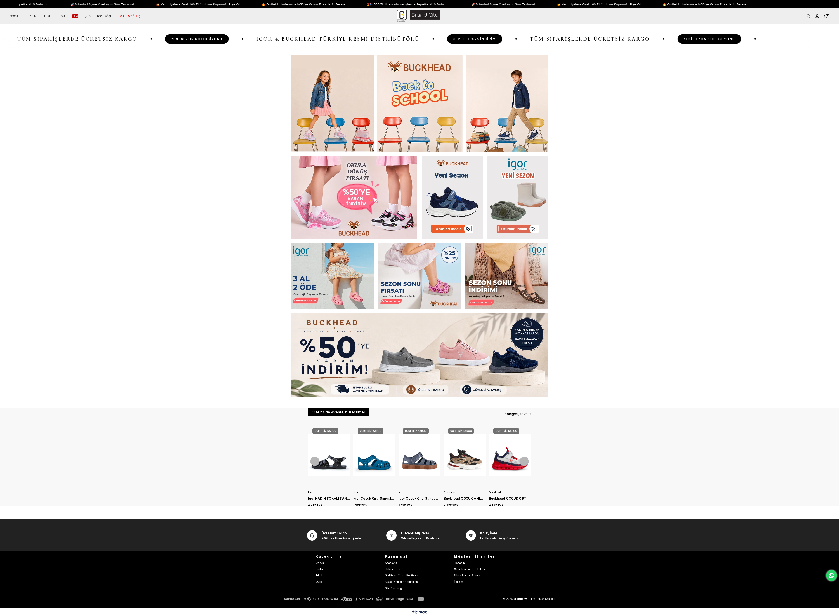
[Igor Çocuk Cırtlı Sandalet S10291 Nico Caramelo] (374, 455)
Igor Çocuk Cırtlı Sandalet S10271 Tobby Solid (329, 498)
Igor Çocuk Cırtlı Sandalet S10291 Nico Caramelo (374, 498)
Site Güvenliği (393, 588)
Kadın (319, 569)
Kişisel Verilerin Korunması (401, 581)
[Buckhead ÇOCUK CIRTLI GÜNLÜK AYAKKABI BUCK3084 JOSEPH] (465, 455)
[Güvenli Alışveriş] (391, 535)
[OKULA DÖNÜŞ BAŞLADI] (419, 103)
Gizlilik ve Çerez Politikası (401, 575)
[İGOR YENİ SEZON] (517, 197)
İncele (306, 4)
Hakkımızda (392, 569)
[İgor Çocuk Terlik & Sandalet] (332, 276)
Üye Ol (200, 4)
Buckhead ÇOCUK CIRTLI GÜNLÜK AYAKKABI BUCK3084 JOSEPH (465, 498)
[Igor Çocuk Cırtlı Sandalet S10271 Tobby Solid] (329, 455)
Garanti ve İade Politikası (469, 569)
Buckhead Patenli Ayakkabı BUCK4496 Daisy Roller (510, 498)
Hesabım (460, 563)
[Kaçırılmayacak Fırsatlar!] (419, 355)
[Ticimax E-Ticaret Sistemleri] (419, 612)
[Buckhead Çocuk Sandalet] (419, 276)
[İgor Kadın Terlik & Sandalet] (506, 276)
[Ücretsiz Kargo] (312, 535)
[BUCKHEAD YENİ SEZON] (452, 197)
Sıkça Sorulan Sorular (467, 575)
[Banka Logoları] (355, 599)
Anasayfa (391, 563)
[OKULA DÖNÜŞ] (354, 197)
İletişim (458, 581)
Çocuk (320, 563)
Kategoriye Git (515, 414)
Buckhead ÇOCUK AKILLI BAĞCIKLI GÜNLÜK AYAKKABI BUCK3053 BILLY (419, 498)
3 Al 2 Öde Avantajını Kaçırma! (338, 412)
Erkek (319, 575)
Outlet (320, 581)
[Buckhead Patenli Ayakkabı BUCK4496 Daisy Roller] (510, 455)
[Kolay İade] (471, 535)
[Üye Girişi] (817, 16)
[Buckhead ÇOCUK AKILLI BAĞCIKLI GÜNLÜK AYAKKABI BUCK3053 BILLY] (419, 455)
